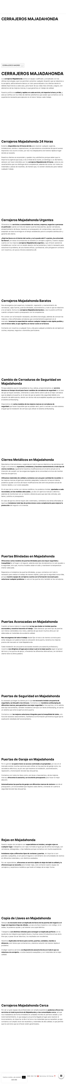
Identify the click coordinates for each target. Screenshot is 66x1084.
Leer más (14, 1079)
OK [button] (24, 1077)
